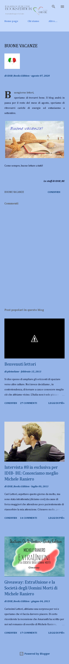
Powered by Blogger (37, 653)
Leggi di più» (56, 403)
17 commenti (28, 633)
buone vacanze (14, 192)
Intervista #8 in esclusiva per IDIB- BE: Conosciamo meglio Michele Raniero (31, 473)
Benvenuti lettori (20, 364)
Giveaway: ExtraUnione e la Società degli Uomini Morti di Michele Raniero (30, 588)
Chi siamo (33, 21)
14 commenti (28, 518)
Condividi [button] (54, 192)
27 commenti (28, 403)
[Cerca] (53, 6)
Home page (11, 21)
